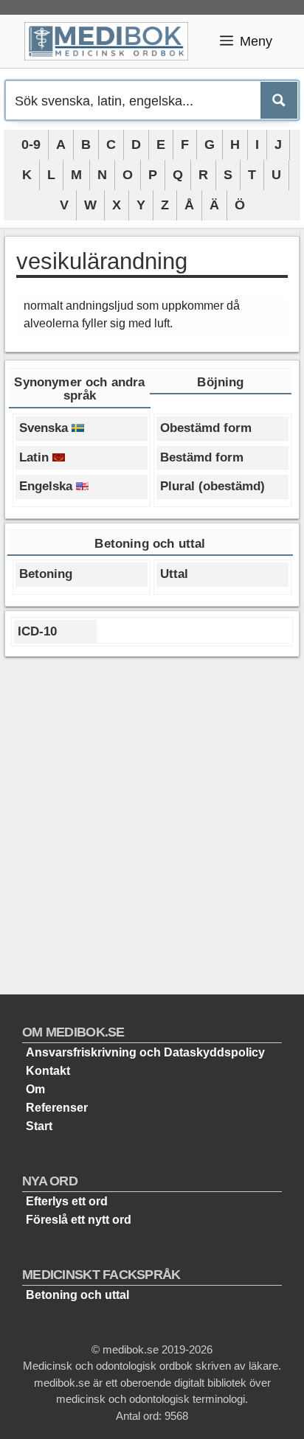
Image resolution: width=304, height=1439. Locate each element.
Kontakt (48, 1071)
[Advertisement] (152, 820)
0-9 (31, 144)
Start (39, 1126)
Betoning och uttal (77, 1295)
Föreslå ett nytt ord (78, 1219)
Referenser (57, 1107)
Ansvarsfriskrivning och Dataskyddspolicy (145, 1052)
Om (35, 1089)
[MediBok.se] (112, 41)
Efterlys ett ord (67, 1201)
